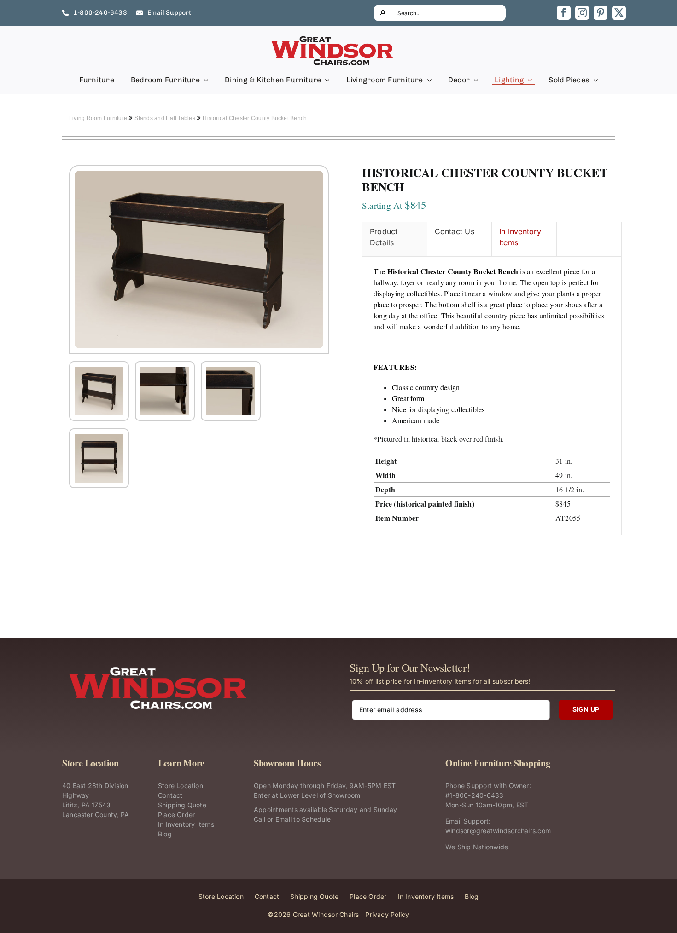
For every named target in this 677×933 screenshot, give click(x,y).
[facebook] (564, 13)
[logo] (333, 38)
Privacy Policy (387, 914)
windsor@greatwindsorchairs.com (498, 831)
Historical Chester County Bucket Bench (255, 118)
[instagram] (582, 13)
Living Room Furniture (98, 118)
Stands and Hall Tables (165, 118)
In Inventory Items (520, 237)
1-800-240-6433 (476, 795)
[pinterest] (600, 13)
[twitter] (619, 13)
